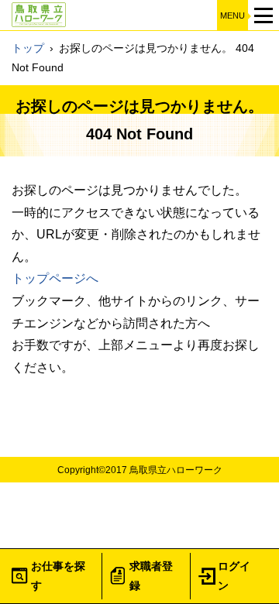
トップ (28, 48)
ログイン (234, 576)
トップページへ (55, 278)
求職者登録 (151, 576)
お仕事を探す (58, 576)
